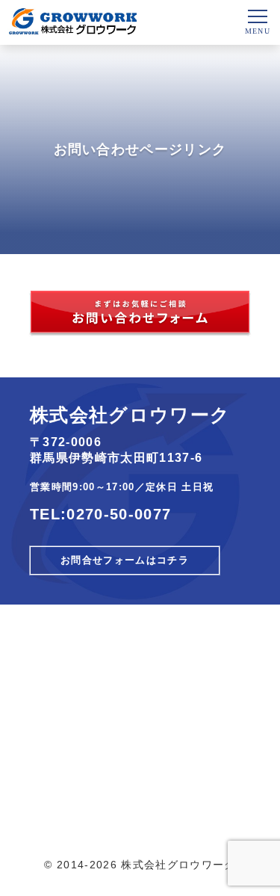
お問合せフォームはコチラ (124, 560)
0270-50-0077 (118, 514)
